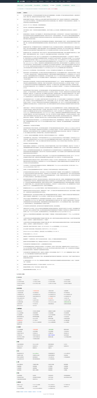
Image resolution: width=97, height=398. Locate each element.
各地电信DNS (35, 346)
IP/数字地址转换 (67, 318)
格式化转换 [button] (35, 1)
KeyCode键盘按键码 (52, 322)
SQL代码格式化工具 (51, 294)
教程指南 (30, 391)
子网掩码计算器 (35, 364)
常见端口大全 (66, 386)
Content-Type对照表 (28, 5)
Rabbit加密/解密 (36, 314)
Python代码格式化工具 (68, 294)
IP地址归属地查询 (20, 344)
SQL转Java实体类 (67, 281)
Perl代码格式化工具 (67, 296)
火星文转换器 (35, 331)
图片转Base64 (20, 320)
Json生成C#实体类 (20, 281)
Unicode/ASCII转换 (51, 320)
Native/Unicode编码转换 (37, 322)
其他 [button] (63, 1)
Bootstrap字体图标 (20, 388)
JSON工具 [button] (28, 1)
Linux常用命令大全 (51, 388)
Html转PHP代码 (35, 300)
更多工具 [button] (73, 5)
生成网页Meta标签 (36, 355)
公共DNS (65, 344)
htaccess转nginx (36, 353)
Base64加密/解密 (67, 311)
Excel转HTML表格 (67, 300)
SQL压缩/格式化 (36, 292)
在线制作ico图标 (20, 355)
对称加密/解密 (35, 312)
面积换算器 (66, 364)
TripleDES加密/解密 (51, 314)
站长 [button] (56, 1)
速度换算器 (66, 368)
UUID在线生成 (66, 316)
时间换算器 (50, 368)
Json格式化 (19, 279)
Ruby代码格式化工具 (21, 296)
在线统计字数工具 (20, 333)
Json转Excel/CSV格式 (52, 283)
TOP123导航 (39, 391)
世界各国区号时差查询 (37, 377)
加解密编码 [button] (41, 1)
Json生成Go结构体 (51, 281)
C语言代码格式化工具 (36, 296)
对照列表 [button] (68, 1)
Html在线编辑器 (20, 329)
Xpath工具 (34, 305)
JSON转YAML (19, 285)
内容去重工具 (66, 333)
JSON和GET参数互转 (68, 283)
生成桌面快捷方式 (51, 353)
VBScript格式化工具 (20, 298)
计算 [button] (60, 1)
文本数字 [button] (47, 1)
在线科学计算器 (51, 364)
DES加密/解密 (66, 312)
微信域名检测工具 (20, 353)
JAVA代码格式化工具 (36, 294)
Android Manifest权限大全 (37, 388)
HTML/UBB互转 (35, 301)
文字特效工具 (19, 335)
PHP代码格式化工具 (51, 292)
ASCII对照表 (58, 5)
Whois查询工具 (51, 357)
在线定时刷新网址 (51, 355)
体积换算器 (35, 366)
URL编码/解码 (19, 322)
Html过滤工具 (35, 303)
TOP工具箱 (22, 1)
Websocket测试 (35, 344)
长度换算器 (19, 368)
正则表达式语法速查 (67, 303)
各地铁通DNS (19, 347)
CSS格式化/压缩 (36, 290)
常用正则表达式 (51, 303)
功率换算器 (66, 366)
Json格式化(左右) (51, 279)
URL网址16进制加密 (36, 311)
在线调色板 (66, 355)
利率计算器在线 (20, 364)
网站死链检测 (35, 357)
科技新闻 (21, 391)
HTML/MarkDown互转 (52, 301)
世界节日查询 (50, 377)
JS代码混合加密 (20, 292)
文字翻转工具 (50, 333)
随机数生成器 (50, 336)
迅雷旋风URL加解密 (51, 311)
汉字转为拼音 (19, 331)
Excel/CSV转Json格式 (37, 283)
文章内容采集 (50, 329)
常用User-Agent (20, 5)
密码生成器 (50, 316)
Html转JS (34, 298)
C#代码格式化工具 (20, 294)
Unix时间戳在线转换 (67, 336)
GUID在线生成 (19, 318)
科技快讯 (34, 391)
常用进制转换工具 (20, 338)
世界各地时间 (50, 375)
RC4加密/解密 (19, 314)
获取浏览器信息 (51, 344)
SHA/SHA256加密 (67, 314)
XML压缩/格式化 (67, 292)
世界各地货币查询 (20, 377)
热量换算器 (19, 366)
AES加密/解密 (50, 312)
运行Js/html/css (20, 305)
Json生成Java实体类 (36, 281)
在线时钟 (34, 375)
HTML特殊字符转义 (66, 5)
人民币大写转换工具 (36, 336)
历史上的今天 (50, 379)
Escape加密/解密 (20, 312)
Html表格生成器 (20, 301)
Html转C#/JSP (20, 300)
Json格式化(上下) (36, 279)
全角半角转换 (66, 335)
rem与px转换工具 (67, 353)
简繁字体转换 (66, 329)
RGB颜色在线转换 (36, 338)
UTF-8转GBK (35, 320)
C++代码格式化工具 (51, 296)
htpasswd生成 (35, 318)
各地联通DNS (50, 346)
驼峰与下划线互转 (51, 335)
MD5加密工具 (19, 311)
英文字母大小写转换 (20, 336)
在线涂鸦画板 (19, 375)
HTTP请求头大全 (45, 5)
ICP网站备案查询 (67, 357)
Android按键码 (66, 322)
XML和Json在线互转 (21, 283)
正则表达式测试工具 (67, 301)
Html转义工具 (66, 298)
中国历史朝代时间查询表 (21, 379)
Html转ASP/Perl (51, 300)
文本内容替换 (50, 331)
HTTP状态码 (52, 5)
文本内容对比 (66, 331)
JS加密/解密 (66, 290)
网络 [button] (52, 1)
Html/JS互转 (50, 298)
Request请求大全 (37, 5)
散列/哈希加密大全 (20, 316)
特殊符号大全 (35, 379)
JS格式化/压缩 (50, 290)
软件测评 (25, 391)
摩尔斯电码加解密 (36, 316)
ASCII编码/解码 (66, 320)
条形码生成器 (50, 318)
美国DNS (50, 347)
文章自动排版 (35, 329)
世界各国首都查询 (67, 375)
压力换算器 (50, 366)
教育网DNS (35, 347)
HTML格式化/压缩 (20, 290)
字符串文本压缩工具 (36, 335)
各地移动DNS (66, 346)
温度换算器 (35, 368)
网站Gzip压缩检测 (20, 357)
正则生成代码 (19, 303)
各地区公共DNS (20, 346)
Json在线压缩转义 (67, 279)
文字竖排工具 (35, 333)
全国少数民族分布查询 (68, 377)
